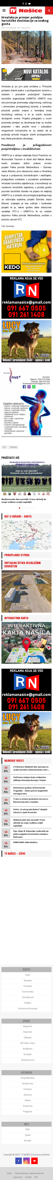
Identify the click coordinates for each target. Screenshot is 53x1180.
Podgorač (27, 1111)
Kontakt (27, 1140)
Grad (27, 975)
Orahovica (27, 1106)
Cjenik (27, 1135)
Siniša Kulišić (11, 28)
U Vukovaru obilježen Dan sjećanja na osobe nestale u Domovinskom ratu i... (31, 768)
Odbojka (28, 1037)
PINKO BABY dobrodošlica (25, 842)
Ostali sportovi (27, 1060)
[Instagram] (26, 1161)
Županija (28, 980)
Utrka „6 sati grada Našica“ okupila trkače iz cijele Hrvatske (30, 811)
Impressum (18, 1177)
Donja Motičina (27, 1078)
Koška (27, 1100)
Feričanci (28, 1089)
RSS (28, 1129)
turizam (13, 447)
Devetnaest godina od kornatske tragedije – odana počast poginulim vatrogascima (30, 790)
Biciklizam (27, 1049)
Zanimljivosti (28, 997)
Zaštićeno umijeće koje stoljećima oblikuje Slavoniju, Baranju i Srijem (29, 779)
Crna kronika (27, 991)
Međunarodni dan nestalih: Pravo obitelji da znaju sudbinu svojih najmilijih (23, 500)
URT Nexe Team (27, 1043)
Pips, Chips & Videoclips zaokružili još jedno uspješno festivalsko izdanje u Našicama (30, 834)
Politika (27, 1003)
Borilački (28, 1054)
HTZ (4, 447)
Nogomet (27, 1026)
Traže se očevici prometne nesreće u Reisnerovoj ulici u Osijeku (30, 800)
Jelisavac (27, 1095)
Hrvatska (28, 986)
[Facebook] (18, 1161)
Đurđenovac (27, 1083)
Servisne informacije (27, 1008)
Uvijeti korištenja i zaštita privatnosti (29, 1173)
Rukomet (27, 1032)
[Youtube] (34, 1161)
